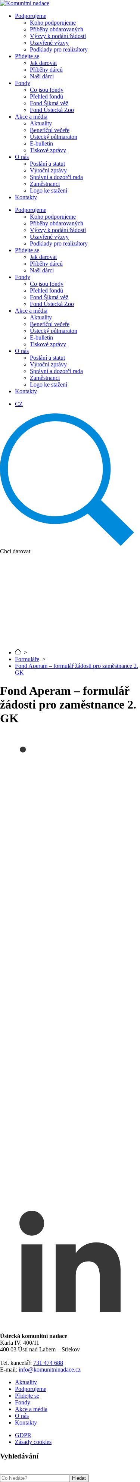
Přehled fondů (46, 96)
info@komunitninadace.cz (50, 1369)
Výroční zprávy (48, 170)
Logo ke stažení (48, 190)
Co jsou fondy (46, 90)
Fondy (22, 83)
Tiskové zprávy (48, 150)
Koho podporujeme (53, 22)
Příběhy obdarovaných (56, 29)
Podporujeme (30, 16)
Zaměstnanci (45, 184)
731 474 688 (48, 1363)
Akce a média (31, 116)
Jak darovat (43, 63)
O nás (22, 157)
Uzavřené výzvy (49, 43)
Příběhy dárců (46, 69)
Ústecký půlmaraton (53, 137)
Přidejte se (27, 56)
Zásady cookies (33, 1442)
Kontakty (26, 197)
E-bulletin (41, 143)
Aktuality (41, 123)
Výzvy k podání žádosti (58, 36)
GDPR (23, 1435)
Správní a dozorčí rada (56, 177)
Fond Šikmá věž (49, 103)
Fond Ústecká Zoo (52, 110)
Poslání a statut (47, 163)
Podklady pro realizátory (59, 49)
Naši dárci (42, 76)
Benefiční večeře (49, 130)
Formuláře (27, 659)
